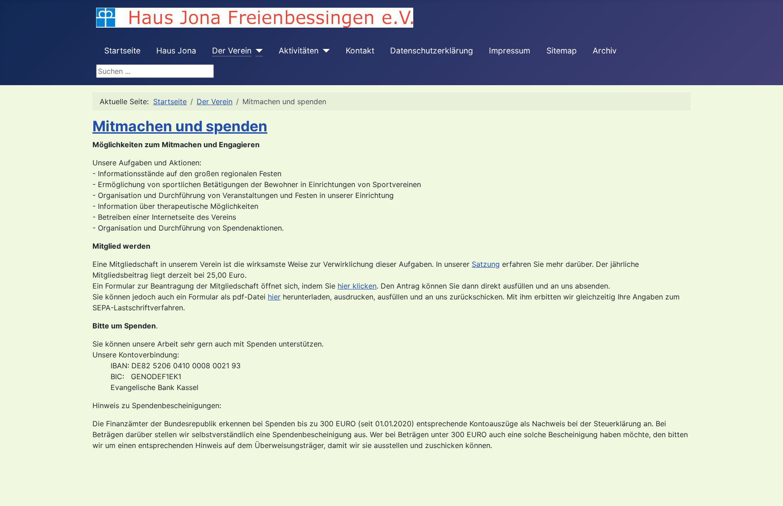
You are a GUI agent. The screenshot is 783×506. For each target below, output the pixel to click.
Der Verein (231, 50)
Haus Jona (176, 50)
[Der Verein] (257, 51)
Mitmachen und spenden (179, 126)
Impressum (509, 50)
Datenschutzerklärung (431, 50)
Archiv (605, 50)
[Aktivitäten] (324, 51)
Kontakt (360, 50)
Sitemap (561, 50)
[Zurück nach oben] (767, 489)
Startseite (122, 50)
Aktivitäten (299, 50)
